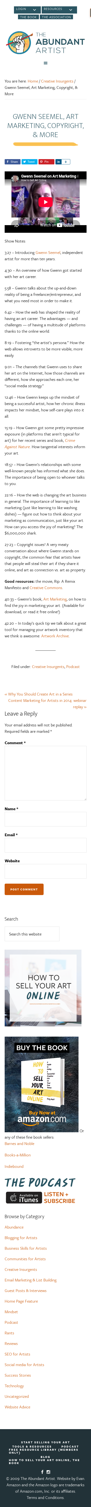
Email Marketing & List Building (31, 1280)
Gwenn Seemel (48, 252)
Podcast (73, 666)
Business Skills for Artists (26, 1248)
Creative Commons (46, 587)
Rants (9, 1333)
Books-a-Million (18, 1155)
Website (12, 861)
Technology (14, 1386)
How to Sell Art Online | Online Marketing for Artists (46, 42)
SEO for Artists (17, 1354)
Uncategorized (17, 1396)
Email (11, 835)
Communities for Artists (25, 1259)
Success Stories (18, 1375)
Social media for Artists (24, 1364)
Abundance (14, 1227)
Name (11, 808)
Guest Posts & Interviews (26, 1290)
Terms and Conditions (45, 1497)
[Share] (58, 161)
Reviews (11, 1343)
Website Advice (17, 1407)
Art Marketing (55, 599)
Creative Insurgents (48, 666)
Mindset (11, 1311)
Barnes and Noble (19, 1143)
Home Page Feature (21, 1301)
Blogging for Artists (21, 1237)
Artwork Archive (55, 636)
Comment (15, 742)
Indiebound (14, 1166)
